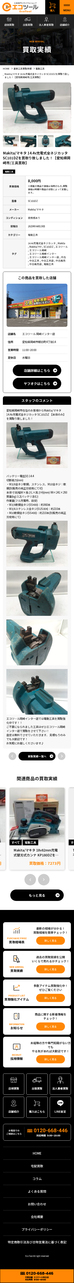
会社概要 (37, 1216)
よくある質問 (37, 1191)
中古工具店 (47, 260)
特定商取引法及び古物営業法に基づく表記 (37, 1242)
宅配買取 (37, 1166)
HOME (37, 1153)
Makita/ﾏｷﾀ (35, 246)
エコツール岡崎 (38, 250)
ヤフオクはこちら (37, 383)
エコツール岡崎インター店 (44, 257)
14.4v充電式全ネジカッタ (42, 243)
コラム (37, 1178)
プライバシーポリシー (37, 1229)
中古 (63, 257)
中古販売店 (35, 264)
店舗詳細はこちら (37, 370)
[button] (30, 879)
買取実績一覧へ (37, 756)
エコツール (62, 246)
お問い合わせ (37, 1204)
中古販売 (61, 260)
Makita (61, 243)
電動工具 (9, 171)
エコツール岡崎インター (43, 253)
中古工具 (34, 260)
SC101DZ (48, 246)
